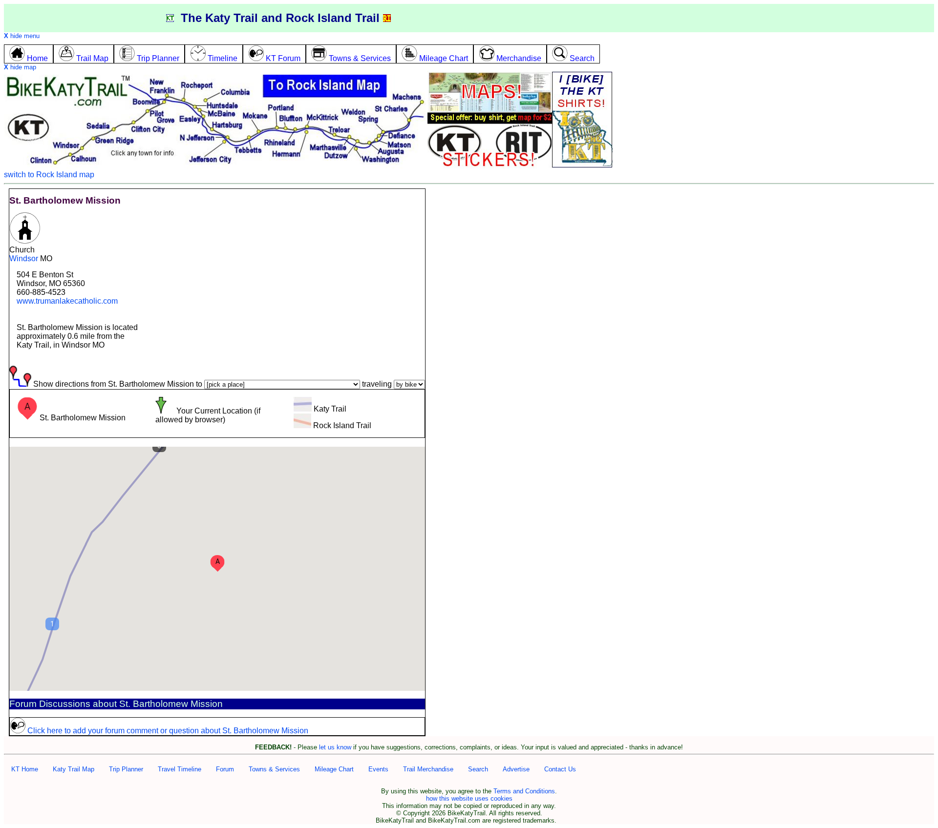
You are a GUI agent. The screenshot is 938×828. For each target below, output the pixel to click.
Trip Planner (126, 769)
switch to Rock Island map (49, 174)
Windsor (23, 258)
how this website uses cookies (469, 798)
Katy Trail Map (73, 769)
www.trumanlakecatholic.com (67, 301)
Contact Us (560, 769)
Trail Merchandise (428, 769)
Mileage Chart (334, 769)
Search (478, 769)
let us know (335, 747)
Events (378, 769)
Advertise (516, 769)
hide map (20, 67)
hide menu (22, 36)
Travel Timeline (179, 769)
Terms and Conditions (524, 791)
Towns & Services (274, 769)
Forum (225, 769)
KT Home (24, 769)
